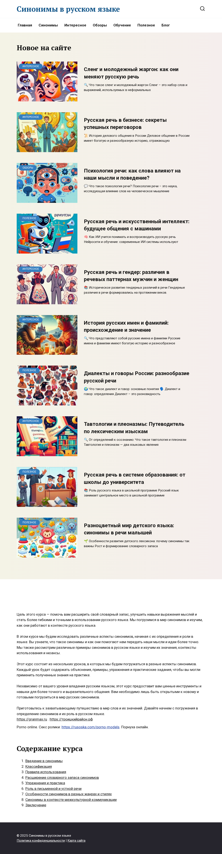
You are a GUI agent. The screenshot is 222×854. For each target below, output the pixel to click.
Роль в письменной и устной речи (53, 788)
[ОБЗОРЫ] (47, 200)
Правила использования (45, 772)
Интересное (75, 25)
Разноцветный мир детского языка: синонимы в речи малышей (129, 529)
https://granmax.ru (32, 719)
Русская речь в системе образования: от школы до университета (134, 478)
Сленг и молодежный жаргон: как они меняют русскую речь (131, 73)
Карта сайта (76, 841)
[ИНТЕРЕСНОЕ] (47, 98)
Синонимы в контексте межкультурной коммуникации (71, 799)
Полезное (146, 25)
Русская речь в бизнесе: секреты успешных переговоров (125, 123)
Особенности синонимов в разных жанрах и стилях (68, 794)
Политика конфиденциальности (41, 841)
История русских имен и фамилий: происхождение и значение (126, 326)
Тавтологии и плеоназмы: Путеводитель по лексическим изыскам (134, 427)
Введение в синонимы (44, 761)
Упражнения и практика (45, 783)
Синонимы (48, 25)
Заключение (35, 805)
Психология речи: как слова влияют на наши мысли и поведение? (132, 174)
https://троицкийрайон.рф (71, 719)
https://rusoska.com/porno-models (90, 727)
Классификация (38, 766)
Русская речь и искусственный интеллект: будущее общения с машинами (136, 225)
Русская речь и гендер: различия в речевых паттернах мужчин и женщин (131, 275)
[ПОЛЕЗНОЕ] (47, 250)
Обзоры (100, 25)
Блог (166, 25)
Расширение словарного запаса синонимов (62, 777)
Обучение (122, 25)
